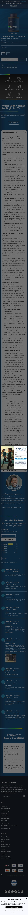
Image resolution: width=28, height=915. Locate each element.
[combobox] (16, 456)
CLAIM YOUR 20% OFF (20, 458)
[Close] (26, 898)
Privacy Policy (17, 904)
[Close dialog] (26, 447)
